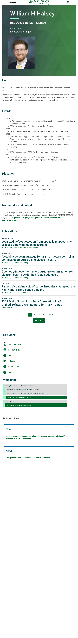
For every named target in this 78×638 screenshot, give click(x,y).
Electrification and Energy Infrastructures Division (22, 390)
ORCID (10, 356)
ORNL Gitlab (12, 372)
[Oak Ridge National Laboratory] (39, 2)
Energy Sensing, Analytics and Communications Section (25, 393)
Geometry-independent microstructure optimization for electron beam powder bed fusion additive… (37, 273)
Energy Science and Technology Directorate (19, 386)
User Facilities (9, 401)
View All (39, 320)
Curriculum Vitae (14, 344)
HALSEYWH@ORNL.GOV (20, 31)
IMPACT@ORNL (14, 367)
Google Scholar (14, 350)
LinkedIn (11, 361)
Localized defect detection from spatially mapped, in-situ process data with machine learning (38, 243)
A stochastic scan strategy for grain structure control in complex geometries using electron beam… (38, 258)
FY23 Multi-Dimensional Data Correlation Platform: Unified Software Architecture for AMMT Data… (34, 303)
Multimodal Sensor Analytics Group (19, 397)
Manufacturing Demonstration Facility (18, 405)
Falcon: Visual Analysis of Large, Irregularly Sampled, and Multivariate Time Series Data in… (39, 288)
